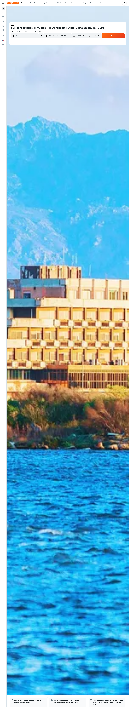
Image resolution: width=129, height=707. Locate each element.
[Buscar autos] (3, 16)
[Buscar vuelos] (3, 9)
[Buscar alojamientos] (3, 13)
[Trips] (3, 35)
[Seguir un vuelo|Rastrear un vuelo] (3, 26)
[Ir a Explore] (3, 22)
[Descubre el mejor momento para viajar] (3, 30)
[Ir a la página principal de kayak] (13, 3)
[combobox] (16, 31)
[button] (3, 3)
